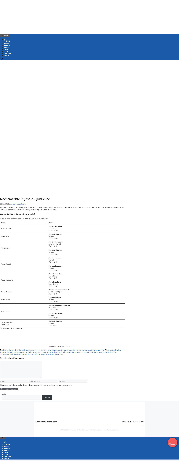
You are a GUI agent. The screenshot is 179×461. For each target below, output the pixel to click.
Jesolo (6, 43)
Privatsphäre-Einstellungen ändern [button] (70, 430)
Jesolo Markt (18, 352)
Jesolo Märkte (28, 352)
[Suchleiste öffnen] (1, 59)
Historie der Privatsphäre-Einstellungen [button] (92, 430)
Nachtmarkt (46, 350)
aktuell (113, 350)
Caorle (7, 49)
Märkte (28, 350)
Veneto (37, 354)
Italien (3, 350)
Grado (6, 47)
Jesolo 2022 (9, 352)
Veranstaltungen (99, 350)
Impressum (126, 422)
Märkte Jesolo (66, 352)
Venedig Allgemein (69, 350)
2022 (108, 350)
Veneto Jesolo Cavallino (84, 350)
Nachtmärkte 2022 (6, 354)
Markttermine (37, 350)
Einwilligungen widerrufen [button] (111, 430)
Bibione (7, 45)
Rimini (6, 55)
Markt (23, 350)
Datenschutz (138, 422)
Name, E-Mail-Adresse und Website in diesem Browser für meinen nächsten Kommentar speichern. (37, 385)
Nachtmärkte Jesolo (21, 354)
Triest (6, 51)
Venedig (7, 41)
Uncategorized (57, 350)
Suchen (4, 394)
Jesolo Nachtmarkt (39, 352)
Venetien (31, 354)
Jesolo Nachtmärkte (54, 352)
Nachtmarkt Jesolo (100, 352)
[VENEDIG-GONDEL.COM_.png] (38, 31)
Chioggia (7, 53)
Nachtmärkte (112, 352)
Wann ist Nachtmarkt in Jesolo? (52, 354)
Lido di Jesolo (16, 350)
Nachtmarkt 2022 (87, 352)
